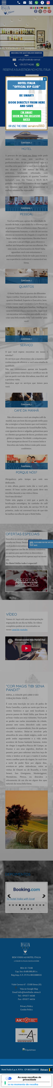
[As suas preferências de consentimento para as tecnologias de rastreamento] (5, 1083)
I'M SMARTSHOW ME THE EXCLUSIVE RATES (26, 116)
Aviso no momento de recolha (21, 1084)
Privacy (44, 1069)
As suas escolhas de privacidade (29, 1078)
